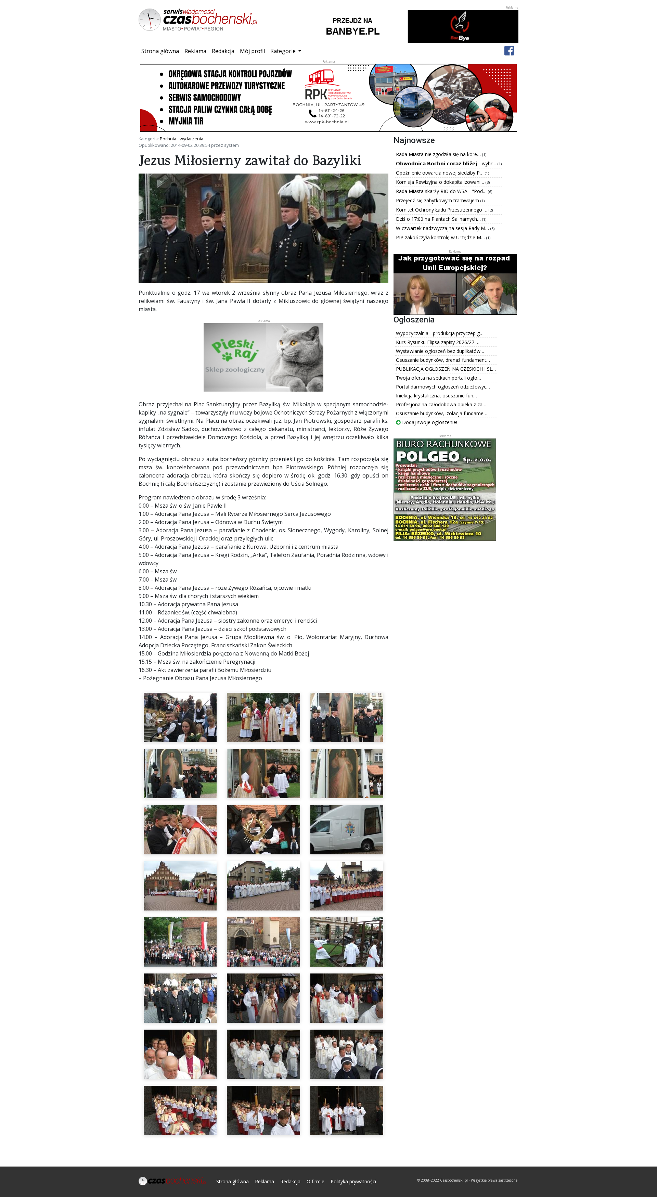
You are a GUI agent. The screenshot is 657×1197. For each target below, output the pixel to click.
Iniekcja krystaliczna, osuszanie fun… (436, 395)
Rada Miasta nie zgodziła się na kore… (439, 154)
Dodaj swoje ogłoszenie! (429, 422)
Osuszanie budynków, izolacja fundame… (441, 413)
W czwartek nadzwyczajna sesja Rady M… (443, 228)
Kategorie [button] (283, 51)
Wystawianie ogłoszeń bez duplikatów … (441, 351)
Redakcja (223, 51)
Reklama (195, 51)
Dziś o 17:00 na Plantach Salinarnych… (439, 219)
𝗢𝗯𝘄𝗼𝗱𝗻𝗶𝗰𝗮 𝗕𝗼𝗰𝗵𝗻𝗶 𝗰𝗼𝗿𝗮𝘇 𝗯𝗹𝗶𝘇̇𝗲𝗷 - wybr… (447, 163)
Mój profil (252, 51)
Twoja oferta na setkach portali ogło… (438, 377)
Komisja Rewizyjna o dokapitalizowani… (441, 182)
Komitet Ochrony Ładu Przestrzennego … (442, 209)
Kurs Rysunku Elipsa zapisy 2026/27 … (437, 342)
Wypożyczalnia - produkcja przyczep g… (440, 333)
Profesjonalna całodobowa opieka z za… (441, 404)
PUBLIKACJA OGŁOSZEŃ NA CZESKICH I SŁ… (446, 369)
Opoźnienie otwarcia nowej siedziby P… (440, 172)
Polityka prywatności (353, 1181)
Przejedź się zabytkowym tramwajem (438, 200)
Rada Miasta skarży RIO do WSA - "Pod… (442, 191)
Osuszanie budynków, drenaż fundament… (443, 360)
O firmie (315, 1181)
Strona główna (161, 51)
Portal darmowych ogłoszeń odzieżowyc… (443, 386)
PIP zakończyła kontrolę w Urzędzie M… (441, 237)
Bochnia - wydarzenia (181, 139)
